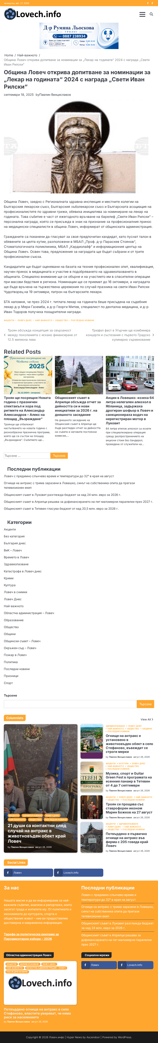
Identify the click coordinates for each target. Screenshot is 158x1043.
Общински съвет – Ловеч (22, 641)
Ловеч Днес (25, 320)
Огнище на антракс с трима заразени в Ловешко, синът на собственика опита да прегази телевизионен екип (117, 911)
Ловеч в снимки (15, 592)
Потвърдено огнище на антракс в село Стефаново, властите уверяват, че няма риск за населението (37, 1013)
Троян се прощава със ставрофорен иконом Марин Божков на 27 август (129, 808)
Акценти (9, 320)
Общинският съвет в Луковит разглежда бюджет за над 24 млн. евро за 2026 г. (62, 495)
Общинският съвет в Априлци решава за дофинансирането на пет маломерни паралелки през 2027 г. (78, 502)
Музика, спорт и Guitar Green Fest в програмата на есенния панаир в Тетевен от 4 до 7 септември (129, 779)
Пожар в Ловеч (15, 655)
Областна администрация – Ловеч (29, 613)
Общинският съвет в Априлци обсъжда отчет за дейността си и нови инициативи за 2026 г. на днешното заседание (78, 406)
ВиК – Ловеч (13, 550)
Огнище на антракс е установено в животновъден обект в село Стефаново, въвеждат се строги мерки (129, 744)
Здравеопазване (16, 564)
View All (146, 719)
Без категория (14, 536)
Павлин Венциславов (55, 95)
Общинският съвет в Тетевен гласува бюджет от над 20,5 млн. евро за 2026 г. (61, 508)
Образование (14, 620)
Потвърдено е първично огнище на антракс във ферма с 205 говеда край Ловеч (127, 840)
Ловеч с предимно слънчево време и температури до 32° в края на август (59, 476)
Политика (11, 662)
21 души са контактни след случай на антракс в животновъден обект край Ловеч (37, 833)
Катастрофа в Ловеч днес (23, 571)
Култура (10, 585)
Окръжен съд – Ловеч (20, 648)
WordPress (124, 1037)
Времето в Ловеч (16, 557)
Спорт (8, 683)
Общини (10, 634)
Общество (61, 320)
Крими (8, 578)
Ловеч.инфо (56, 1037)
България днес (15, 543)
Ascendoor (93, 1037)
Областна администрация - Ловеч (46, 968)
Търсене (10, 695)
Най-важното (43, 320)
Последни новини (82, 320)
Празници (11, 676)
